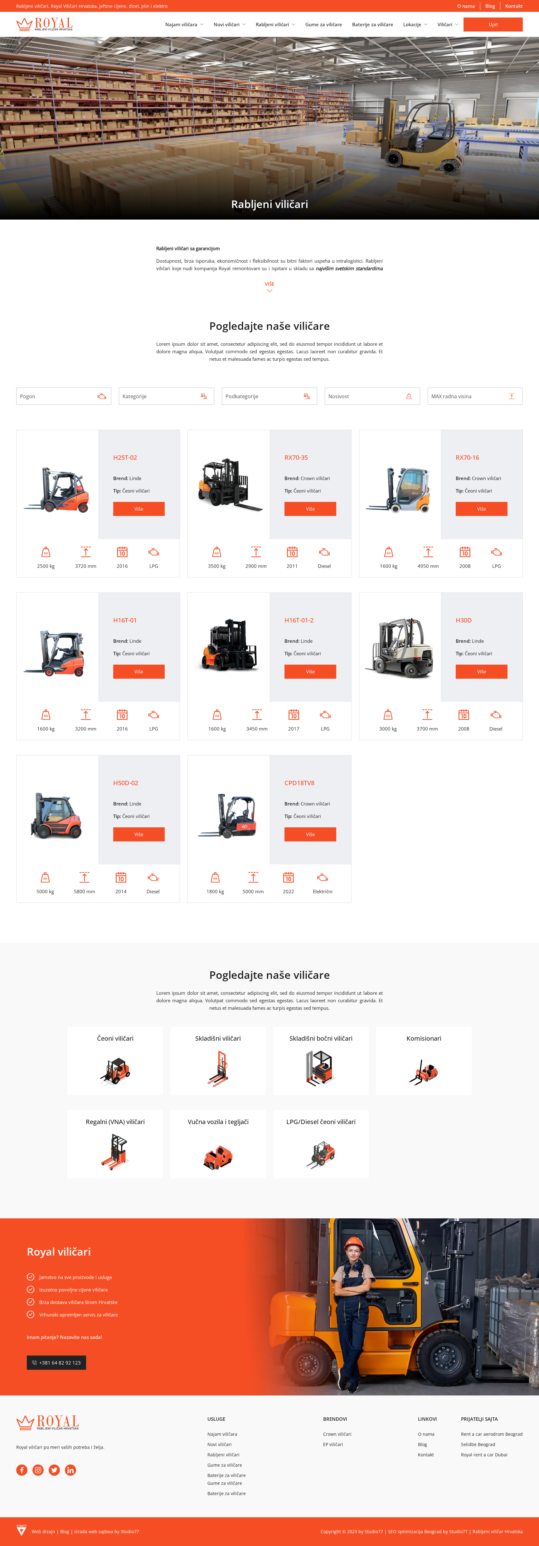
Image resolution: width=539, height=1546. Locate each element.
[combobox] (64, 396)
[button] (184, 24)
